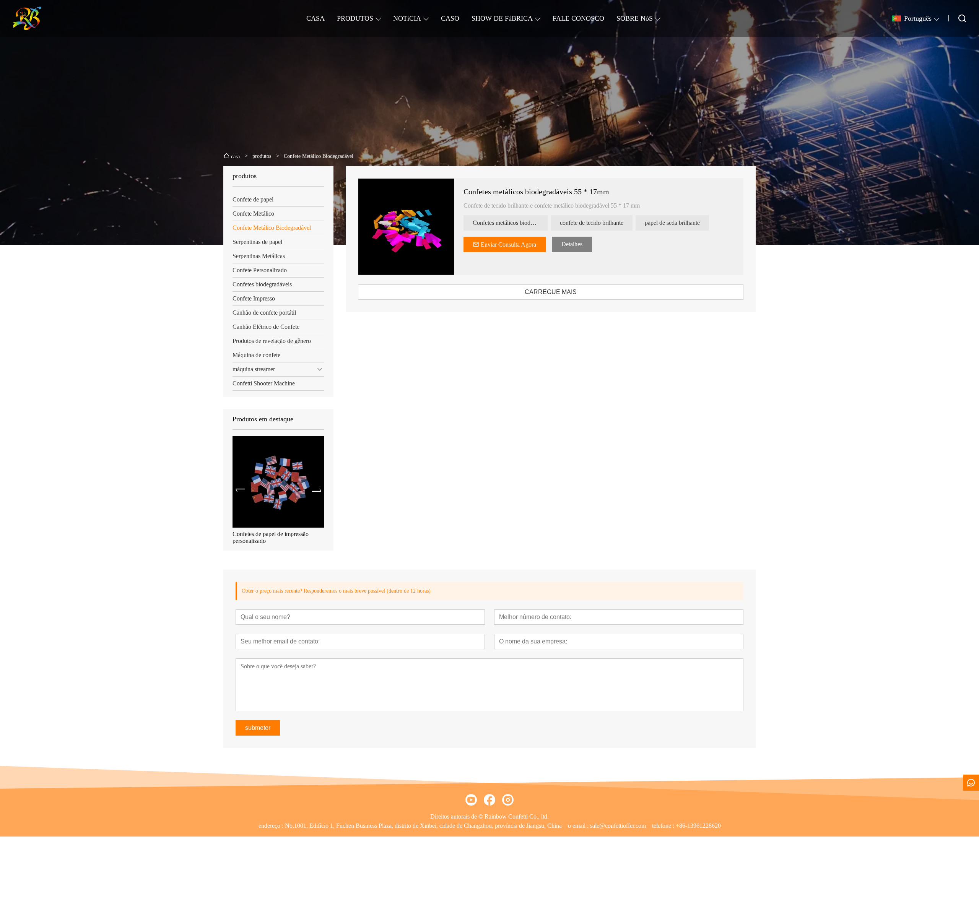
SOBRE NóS (634, 18)
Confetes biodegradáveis (262, 284)
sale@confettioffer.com (618, 825)
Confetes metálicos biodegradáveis (510, 222)
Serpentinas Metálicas (259, 256)
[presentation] (240, 490)
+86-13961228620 (698, 825)
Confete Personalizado (260, 270)
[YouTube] (471, 800)
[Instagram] (508, 800)
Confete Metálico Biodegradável (272, 227)
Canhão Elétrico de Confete (266, 326)
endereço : (272, 825)
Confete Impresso (254, 298)
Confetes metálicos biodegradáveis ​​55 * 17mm (278, 537)
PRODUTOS (355, 18)
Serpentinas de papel (257, 242)
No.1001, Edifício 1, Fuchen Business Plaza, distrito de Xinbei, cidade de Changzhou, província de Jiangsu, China (423, 825)
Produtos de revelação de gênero (272, 341)
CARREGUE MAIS (551, 292)
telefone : (664, 825)
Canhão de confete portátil (264, 312)
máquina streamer (254, 369)
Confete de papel (253, 199)
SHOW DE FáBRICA (502, 18)
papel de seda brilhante (672, 222)
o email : (579, 825)
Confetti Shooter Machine (264, 383)
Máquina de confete (256, 355)
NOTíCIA (407, 18)
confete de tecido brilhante (591, 222)
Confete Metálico (253, 213)
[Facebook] (489, 800)
